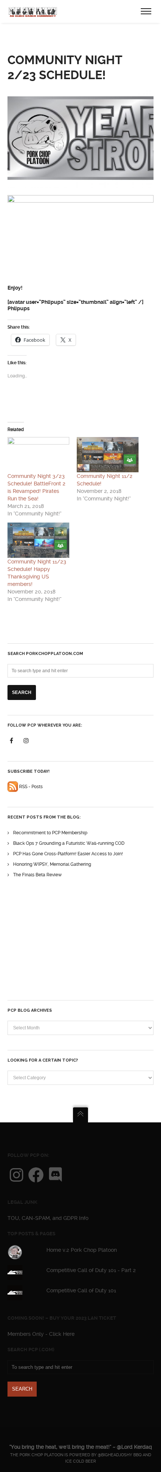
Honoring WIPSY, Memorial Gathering (52, 864)
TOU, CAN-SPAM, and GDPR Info (47, 1218)
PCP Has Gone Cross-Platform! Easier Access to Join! (68, 853)
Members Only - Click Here (41, 1334)
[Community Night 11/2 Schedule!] (108, 454)
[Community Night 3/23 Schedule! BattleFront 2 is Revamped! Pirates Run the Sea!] (38, 454)
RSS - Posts (30, 786)
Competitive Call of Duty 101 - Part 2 (91, 1270)
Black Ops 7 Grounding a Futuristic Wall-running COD (69, 843)
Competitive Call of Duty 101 (81, 1290)
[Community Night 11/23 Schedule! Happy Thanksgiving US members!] (38, 540)
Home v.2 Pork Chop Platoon (81, 1250)
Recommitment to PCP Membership (50, 832)
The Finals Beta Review (37, 874)
